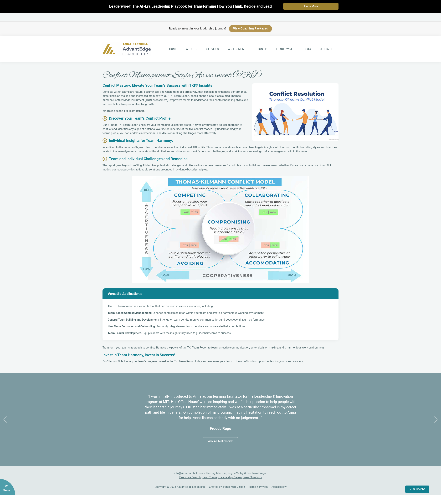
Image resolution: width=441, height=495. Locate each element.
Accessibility (279, 486)
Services (212, 49)
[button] (5, 419)
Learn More (311, 6)
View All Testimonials (220, 441)
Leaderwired (285, 49)
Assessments (238, 49)
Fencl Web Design (234, 486)
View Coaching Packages (250, 28)
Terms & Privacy (258, 486)
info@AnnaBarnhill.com (188, 473)
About (190, 49)
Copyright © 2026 (166, 486)
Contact (326, 49)
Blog (307, 49)
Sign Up (262, 49)
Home (173, 49)
